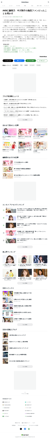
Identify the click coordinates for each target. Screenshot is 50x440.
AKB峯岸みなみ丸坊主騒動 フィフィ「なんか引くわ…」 (19, 52)
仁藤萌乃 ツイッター (9, 46)
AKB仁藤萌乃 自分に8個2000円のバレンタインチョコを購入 (20, 48)
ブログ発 (18, 5)
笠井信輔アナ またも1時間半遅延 (17, 354)
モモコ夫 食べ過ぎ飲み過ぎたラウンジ (19, 361)
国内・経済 (39, 5)
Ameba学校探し (29, 416)
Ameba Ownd (6, 407)
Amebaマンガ (29, 410)
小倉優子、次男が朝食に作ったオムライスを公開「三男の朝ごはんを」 (20, 99)
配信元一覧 (17, 422)
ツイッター (32, 65)
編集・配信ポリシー (26, 422)
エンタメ (11, 5)
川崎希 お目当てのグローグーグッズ (18, 348)
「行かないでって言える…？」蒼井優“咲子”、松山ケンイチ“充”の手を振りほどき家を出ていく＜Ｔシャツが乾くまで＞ (41, 279)
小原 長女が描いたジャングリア (17, 335)
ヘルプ (33, 422)
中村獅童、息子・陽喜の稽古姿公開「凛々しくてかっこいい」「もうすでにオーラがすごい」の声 (31, 232)
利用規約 (14, 425)
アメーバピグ (28, 407)
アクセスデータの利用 (33, 425)
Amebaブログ (29, 404)
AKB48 (26, 65)
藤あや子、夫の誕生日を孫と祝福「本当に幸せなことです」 (18, 103)
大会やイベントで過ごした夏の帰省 (18, 341)
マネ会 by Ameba (7, 404)
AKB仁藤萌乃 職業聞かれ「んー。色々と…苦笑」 (17, 50)
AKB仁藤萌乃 (15, 65)
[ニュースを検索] (48, 2)
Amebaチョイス (7, 402)
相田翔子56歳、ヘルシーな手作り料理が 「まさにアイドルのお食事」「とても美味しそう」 (26, 279)
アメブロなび (6, 416)
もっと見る (25, 119)
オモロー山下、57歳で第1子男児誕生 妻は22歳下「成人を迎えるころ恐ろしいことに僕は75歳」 (26, 265)
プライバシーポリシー (22, 425)
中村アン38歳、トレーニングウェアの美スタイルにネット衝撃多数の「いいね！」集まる (10, 265)
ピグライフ (6, 413)
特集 (25, 5)
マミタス (38, 65)
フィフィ (14, 68)
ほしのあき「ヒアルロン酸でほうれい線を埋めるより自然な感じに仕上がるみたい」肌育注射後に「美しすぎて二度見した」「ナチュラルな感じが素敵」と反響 (32, 210)
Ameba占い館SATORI (30, 413)
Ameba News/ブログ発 (17, 16)
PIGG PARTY (6, 410)
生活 (32, 5)
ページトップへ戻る (25, 393)
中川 (21, 65)
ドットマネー (28, 402)
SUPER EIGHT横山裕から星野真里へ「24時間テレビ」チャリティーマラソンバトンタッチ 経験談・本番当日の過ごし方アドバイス (10, 279)
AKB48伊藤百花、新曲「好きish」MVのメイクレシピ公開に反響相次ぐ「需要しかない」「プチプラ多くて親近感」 (41, 266)
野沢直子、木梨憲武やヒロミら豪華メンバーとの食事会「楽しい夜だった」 (21, 115)
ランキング (46, 5)
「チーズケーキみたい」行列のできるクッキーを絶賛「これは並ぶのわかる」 (22, 111)
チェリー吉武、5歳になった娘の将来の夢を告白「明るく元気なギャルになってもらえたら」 (25, 107)
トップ (3, 5)
